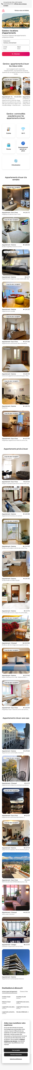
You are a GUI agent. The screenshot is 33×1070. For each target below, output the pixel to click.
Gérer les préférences (16, 1059)
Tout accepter (16, 1050)
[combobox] (15, 43)
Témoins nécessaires (16, 1054)
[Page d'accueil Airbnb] (3, 10)
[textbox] (8, 49)
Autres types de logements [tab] (9, 991)
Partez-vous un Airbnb (22, 10)
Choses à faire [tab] (24, 991)
